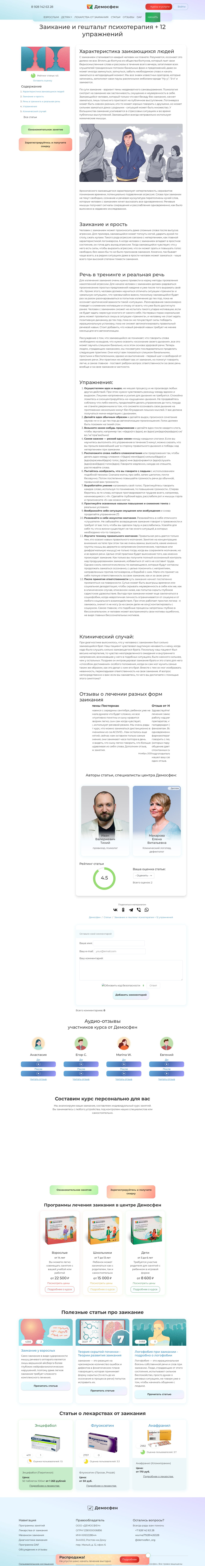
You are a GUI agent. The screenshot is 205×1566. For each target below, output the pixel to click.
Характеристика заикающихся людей (43, 91)
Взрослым (51, 17)
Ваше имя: (85, 943)
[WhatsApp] (146, 909)
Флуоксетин (102, 1425)
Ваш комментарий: (91, 958)
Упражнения (30, 106)
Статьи (115, 17)
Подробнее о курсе (60, 1289)
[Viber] (138, 909)
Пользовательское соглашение (36, 1564)
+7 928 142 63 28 (144, 1530)
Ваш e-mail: (86, 951)
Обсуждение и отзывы (33, 1549)
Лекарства (91, 17)
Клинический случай (34, 111)
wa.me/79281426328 (147, 1535)
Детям (65, 17)
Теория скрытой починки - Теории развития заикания (99, 1353)
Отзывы (128, 17)
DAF (139, 17)
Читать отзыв (38, 1079)
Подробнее (129, 1559)
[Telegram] (131, 909)
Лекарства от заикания (33, 1530)
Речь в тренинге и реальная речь (41, 101)
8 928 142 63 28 (41, 7)
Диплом (174, 788)
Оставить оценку (43, 80)
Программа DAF (29, 1544)
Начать (153, 17)
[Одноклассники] (123, 909)
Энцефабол (45, 1425)
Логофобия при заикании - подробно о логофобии (156, 1353)
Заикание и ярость (33, 96)
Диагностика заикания (33, 1540)
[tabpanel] (38, 1059)
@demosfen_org (145, 1540)
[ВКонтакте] (115, 909)
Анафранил (159, 1425)
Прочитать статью (46, 1385)
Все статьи (30, 117)
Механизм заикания (31, 1535)
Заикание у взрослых (38, 1350)
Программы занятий (32, 1525)
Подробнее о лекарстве (44, 1485)
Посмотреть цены (58, 1283)
